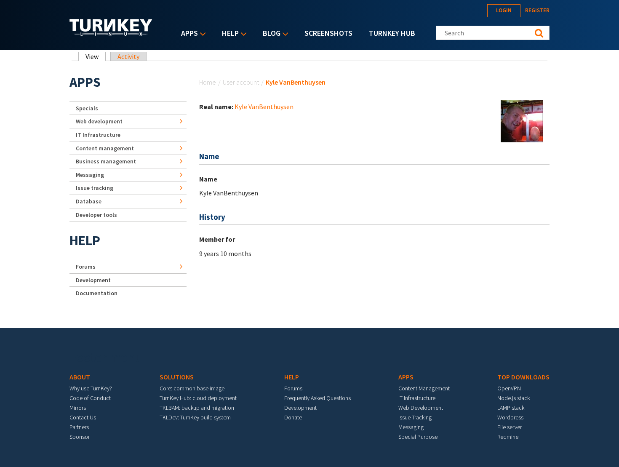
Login (504, 10)
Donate (293, 417)
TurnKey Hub (392, 33)
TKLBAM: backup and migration (197, 407)
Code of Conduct (90, 398)
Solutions (177, 377)
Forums (86, 266)
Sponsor (79, 436)
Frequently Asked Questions (317, 398)
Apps (187, 34)
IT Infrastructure (98, 135)
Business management (106, 161)
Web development (99, 121)
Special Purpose (418, 436)
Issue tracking (94, 188)
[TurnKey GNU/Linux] (110, 33)
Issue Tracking (415, 417)
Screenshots (328, 33)
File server (509, 427)
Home (207, 82)
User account (241, 82)
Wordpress (510, 417)
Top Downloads (523, 377)
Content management (105, 148)
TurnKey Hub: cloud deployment (198, 398)
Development (93, 280)
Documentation (96, 293)
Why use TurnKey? (90, 388)
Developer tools (96, 215)
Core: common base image (192, 388)
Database (88, 201)
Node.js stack (513, 398)
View (95, 56)
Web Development (420, 407)
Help (228, 34)
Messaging (90, 175)
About (79, 377)
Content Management (424, 388)
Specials (87, 108)
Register (537, 10)
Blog (269, 34)
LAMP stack (510, 407)
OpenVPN (509, 388)
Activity (128, 56)
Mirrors (77, 407)
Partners (79, 427)
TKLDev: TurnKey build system (195, 417)
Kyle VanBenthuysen (264, 106)
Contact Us (82, 417)
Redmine (507, 436)
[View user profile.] (522, 120)
